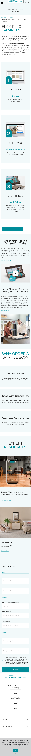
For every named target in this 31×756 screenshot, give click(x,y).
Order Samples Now (11, 229)
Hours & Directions (15, 689)
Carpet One (4, 17)
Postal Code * (5, 637)
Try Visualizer (5, 500)
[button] (22, 3)
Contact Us (4, 310)
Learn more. (10, 748)
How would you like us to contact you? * (12, 602)
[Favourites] (25, 3)
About (11, 17)
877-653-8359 (15, 12)
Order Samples (5, 260)
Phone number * (6, 611)
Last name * (5, 586)
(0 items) (28, 2)
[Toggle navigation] (2, 3)
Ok (15, 750)
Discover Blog (5, 551)
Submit (15, 669)
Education (6, 733)
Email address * (6, 621)
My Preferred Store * (7, 647)
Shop (5, 719)
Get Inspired (7, 726)
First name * (5, 576)
